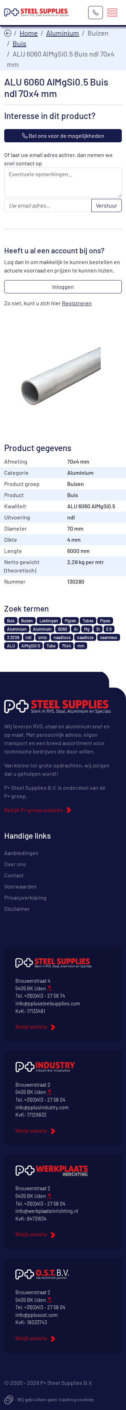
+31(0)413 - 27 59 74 (44, 996)
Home (29, 33)
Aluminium (62, 33)
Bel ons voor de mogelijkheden (66, 135)
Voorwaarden (20, 886)
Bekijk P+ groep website (33, 810)
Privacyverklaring (25, 897)
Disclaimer (17, 908)
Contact (14, 875)
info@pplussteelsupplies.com (47, 1003)
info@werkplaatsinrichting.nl (46, 1211)
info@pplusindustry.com (42, 1107)
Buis (19, 43)
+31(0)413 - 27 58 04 (44, 1100)
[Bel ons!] (95, 12)
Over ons (15, 864)
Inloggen (63, 286)
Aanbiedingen (21, 852)
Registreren (77, 303)
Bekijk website (31, 1027)
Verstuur (106, 205)
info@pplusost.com (36, 1315)
